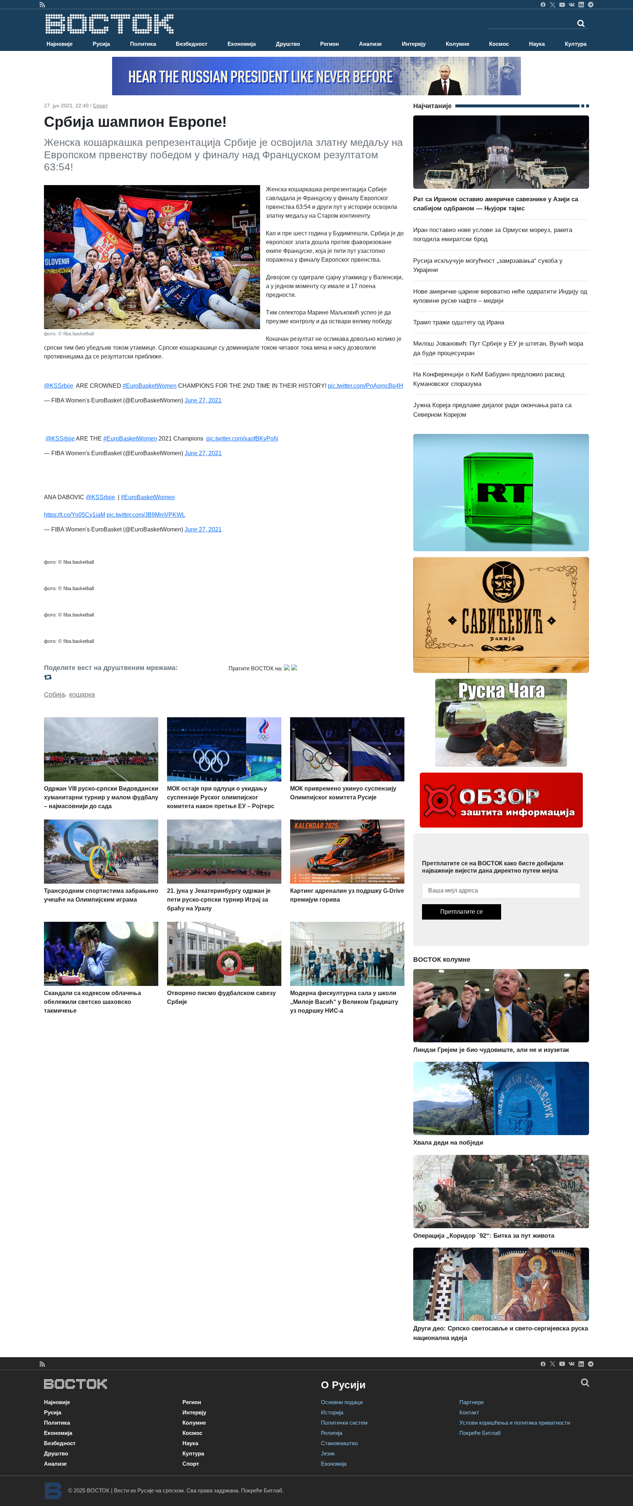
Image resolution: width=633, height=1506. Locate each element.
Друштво (288, 44)
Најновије (60, 44)
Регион (329, 44)
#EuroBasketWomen (150, 386)
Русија (101, 44)
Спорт (100, 105)
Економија (241, 44)
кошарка (82, 694)
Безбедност (191, 44)
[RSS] (42, 4)
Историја (332, 1412)
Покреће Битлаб (480, 1433)
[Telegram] (590, 4)
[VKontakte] (571, 4)
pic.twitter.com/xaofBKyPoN (242, 438)
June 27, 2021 (203, 400)
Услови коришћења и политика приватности (514, 1423)
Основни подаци (342, 1402)
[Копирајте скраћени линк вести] (132, 677)
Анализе (370, 44)
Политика (143, 44)
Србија (54, 694)
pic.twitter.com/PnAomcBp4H (365, 386)
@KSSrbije (58, 386)
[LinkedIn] (581, 4)
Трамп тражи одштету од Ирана (458, 322)
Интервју (414, 44)
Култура (575, 44)
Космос (499, 44)
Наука (537, 44)
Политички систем (344, 1423)
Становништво (339, 1443)
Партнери (471, 1402)
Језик (328, 1453)
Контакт (469, 1412)
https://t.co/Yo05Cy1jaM (74, 515)
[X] (552, 4)
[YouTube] (562, 4)
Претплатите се (461, 912)
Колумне (457, 44)
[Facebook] (543, 4)
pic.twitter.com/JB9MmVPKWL (146, 515)
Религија (331, 1433)
